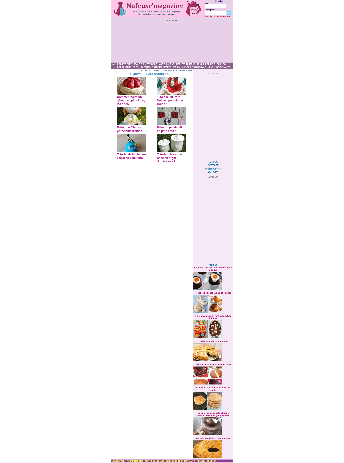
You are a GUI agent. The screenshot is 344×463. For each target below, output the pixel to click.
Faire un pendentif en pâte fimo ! (169, 129)
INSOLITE (180, 64)
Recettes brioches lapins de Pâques (213, 293)
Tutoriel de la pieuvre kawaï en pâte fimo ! (131, 156)
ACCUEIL (213, 162)
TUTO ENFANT (199, 67)
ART (114, 64)
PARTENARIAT (213, 169)
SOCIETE (121, 64)
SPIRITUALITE (223, 67)
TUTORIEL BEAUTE (161, 67)
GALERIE (213, 172)
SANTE (146, 64)
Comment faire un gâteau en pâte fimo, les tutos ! (131, 100)
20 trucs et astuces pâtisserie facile (213, 364)
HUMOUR (191, 64)
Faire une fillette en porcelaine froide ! (130, 129)
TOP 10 (136, 67)
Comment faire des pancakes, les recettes (213, 389)
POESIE (209, 64)
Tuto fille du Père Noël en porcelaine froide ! (170, 100)
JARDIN (176, 67)
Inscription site (135, 461)
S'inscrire (208, 16)
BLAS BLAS (220, 64)
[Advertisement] (172, 42)
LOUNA (211, 67)
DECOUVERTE (124, 67)
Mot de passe (210, 10)
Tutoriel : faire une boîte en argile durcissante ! (169, 158)
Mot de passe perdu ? (222, 16)
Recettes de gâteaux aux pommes (213, 438)
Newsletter (118, 461)
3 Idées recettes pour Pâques (213, 341)
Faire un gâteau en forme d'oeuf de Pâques (213, 317)
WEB (129, 64)
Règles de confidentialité (180, 461)
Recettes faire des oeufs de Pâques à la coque (213, 268)
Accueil (144, 70)
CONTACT (213, 165)
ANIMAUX (186, 67)
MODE (162, 64)
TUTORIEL (146, 67)
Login (207, 3)
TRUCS (200, 64)
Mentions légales (155, 461)
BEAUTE (137, 64)
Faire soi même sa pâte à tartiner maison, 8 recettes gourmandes (213, 414)
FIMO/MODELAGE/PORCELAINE (177, 70)
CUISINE (170, 64)
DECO (154, 64)
